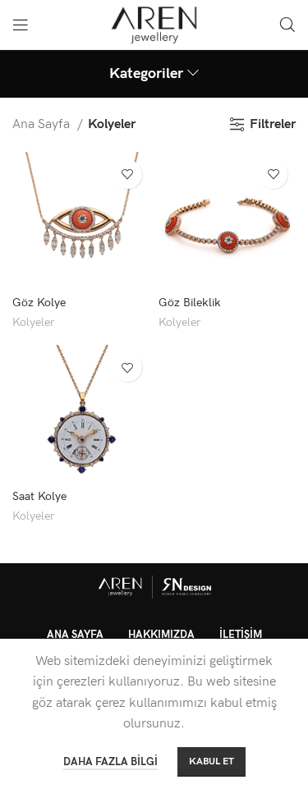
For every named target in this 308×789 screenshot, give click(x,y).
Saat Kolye (39, 496)
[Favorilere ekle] (127, 174)
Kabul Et (211, 761)
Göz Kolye (39, 303)
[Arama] (287, 24)
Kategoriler (146, 74)
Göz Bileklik (190, 303)
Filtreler (273, 124)
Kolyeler (33, 322)
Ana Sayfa (42, 124)
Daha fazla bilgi (110, 761)
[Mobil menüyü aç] (20, 24)
